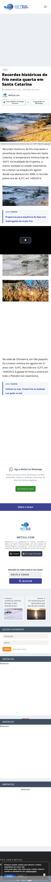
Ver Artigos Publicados (33, 554)
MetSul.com (14, 95)
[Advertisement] (25, 40)
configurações (31, 871)
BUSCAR (27, 581)
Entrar (7, 649)
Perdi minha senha (19, 649)
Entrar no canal (26, 489)
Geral (5, 70)
